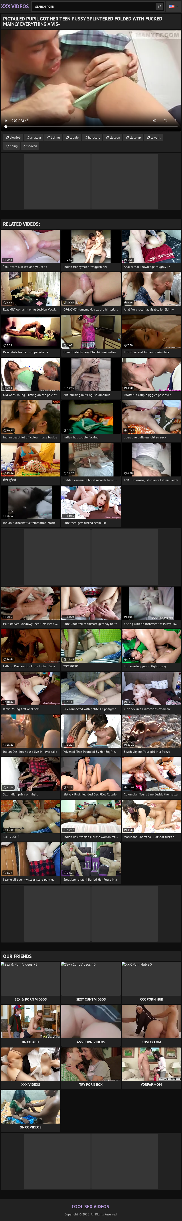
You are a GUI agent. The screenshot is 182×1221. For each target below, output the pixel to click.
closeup (115, 137)
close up (135, 137)
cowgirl (155, 137)
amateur (35, 137)
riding (14, 146)
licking (55, 137)
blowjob (15, 137)
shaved (32, 146)
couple (74, 137)
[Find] (159, 6)
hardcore (94, 137)
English (173, 6)
